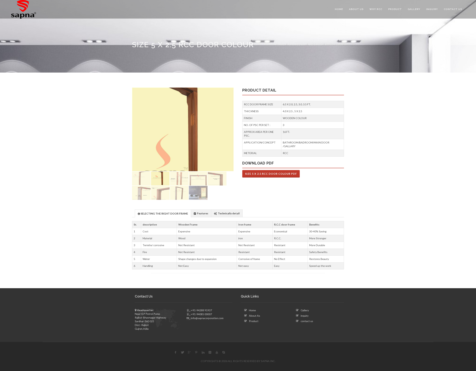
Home (252, 310)
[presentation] (163, 213)
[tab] (163, 213)
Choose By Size (297, 44)
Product (280, 44)
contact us (307, 321)
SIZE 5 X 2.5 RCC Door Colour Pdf (271, 173)
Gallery (305, 310)
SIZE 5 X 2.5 (315, 44)
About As (254, 315)
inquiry (304, 315)
